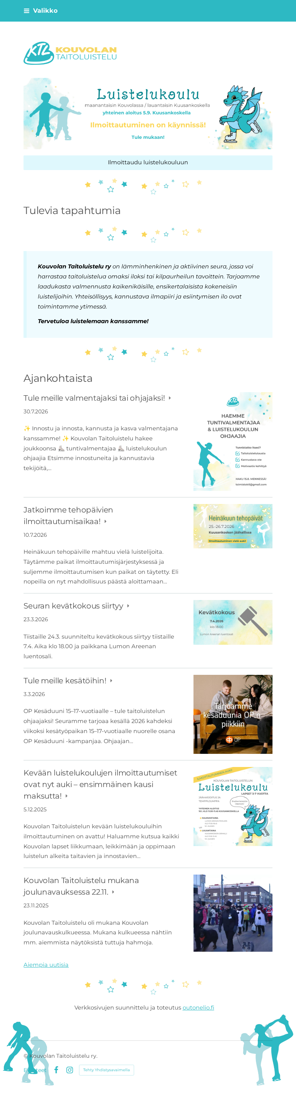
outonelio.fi (198, 1007)
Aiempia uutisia (46, 964)
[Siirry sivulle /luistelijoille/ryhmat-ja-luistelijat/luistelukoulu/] (148, 113)
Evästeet (35, 1070)
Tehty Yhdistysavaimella (106, 1069)
